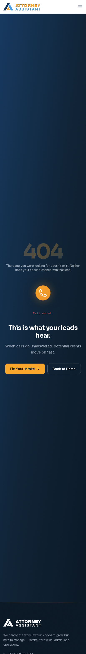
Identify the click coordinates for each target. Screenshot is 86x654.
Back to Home (64, 369)
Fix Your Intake (22, 369)
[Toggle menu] (80, 7)
